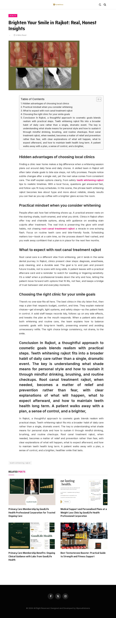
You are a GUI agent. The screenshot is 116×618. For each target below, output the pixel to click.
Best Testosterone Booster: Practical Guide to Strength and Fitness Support (83, 554)
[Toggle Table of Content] (97, 99)
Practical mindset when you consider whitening (47, 107)
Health (13, 16)
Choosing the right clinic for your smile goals (46, 114)
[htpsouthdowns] (58, 4)
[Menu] (12, 4)
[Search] (104, 4)
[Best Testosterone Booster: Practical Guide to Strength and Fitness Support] (84, 536)
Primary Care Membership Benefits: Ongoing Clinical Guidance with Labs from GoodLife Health (31, 556)
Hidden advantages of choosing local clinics (46, 103)
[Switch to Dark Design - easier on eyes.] (100, 4)
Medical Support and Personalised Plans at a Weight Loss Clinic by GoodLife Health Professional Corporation (84, 512)
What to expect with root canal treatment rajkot (47, 110)
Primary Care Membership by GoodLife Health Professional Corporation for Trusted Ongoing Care (31, 512)
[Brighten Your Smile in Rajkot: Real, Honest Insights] (44, 89)
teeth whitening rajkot (20, 463)
